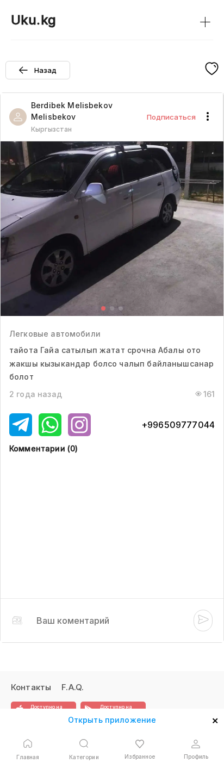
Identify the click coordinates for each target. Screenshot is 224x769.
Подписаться (171, 117)
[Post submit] (203, 620)
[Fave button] (212, 69)
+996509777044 (178, 424)
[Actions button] (207, 117)
